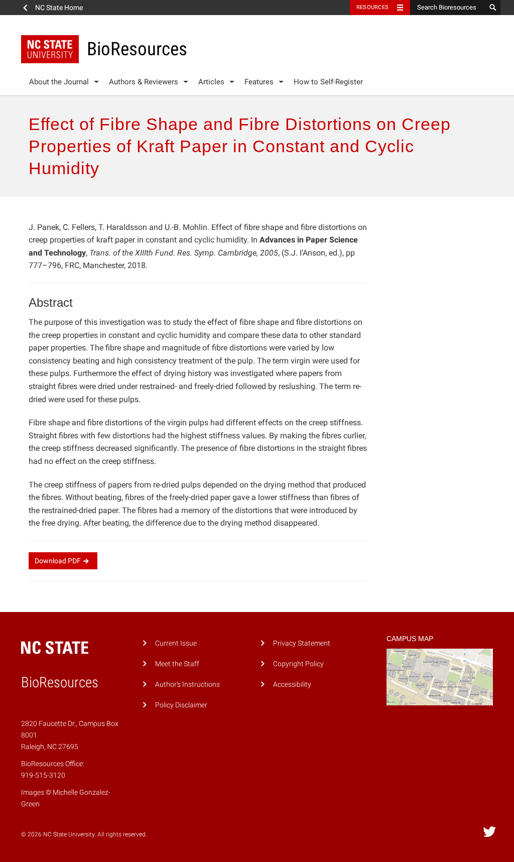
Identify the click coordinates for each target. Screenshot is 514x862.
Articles (211, 81)
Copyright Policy (298, 664)
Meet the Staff (177, 664)
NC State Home (59, 8)
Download (58, 561)
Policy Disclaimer (181, 705)
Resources (372, 7)
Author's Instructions (187, 684)
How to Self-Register (328, 81)
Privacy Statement (301, 643)
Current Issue (176, 643)
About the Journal (59, 81)
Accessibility (292, 684)
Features (259, 81)
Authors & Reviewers (143, 81)
